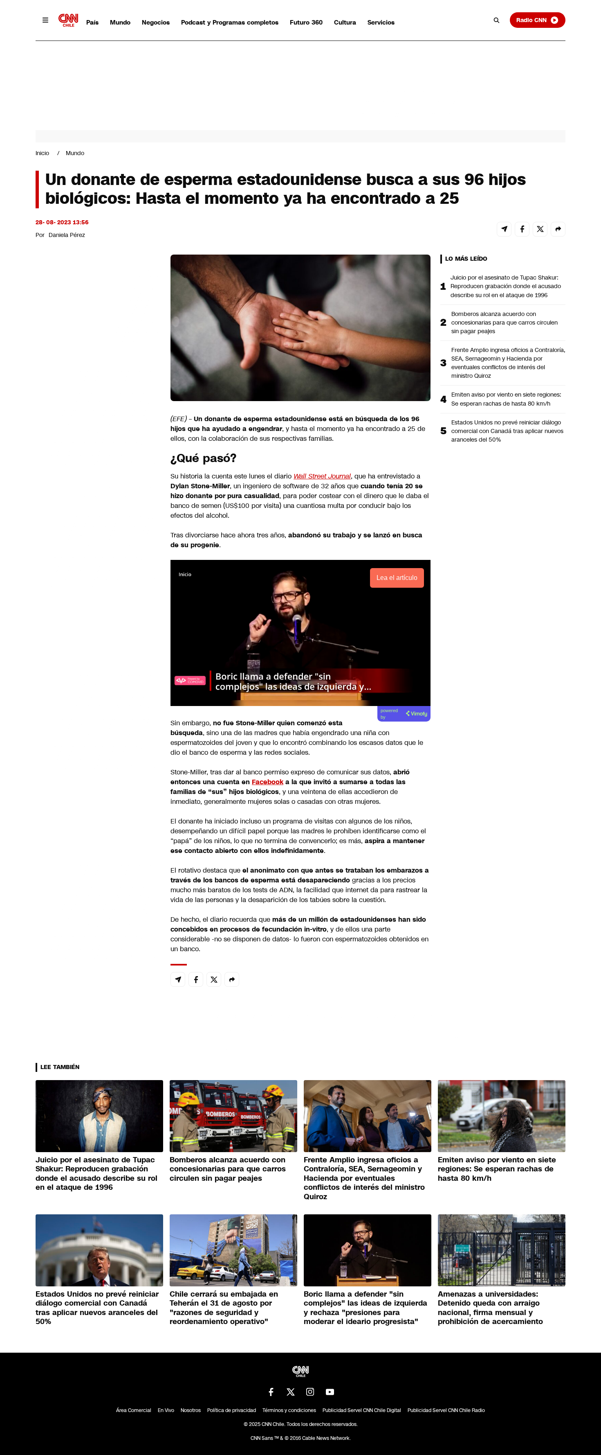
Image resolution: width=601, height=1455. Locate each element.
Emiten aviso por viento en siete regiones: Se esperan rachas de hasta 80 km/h (506, 398)
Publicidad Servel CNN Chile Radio (446, 1410)
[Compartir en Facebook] (522, 229)
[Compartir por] (558, 229)
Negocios (156, 22)
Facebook (267, 782)
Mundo (120, 22)
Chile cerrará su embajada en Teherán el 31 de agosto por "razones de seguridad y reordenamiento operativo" (224, 1308)
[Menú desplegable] (45, 20)
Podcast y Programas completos (229, 22)
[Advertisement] (97, 723)
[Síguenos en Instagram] (310, 1392)
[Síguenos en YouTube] (329, 1392)
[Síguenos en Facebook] (271, 1392)
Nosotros (191, 1410)
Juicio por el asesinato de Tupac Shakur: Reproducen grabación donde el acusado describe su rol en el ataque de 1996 (506, 286)
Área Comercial (133, 1410)
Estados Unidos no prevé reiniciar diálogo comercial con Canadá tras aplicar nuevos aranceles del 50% (507, 431)
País (92, 22)
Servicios (381, 22)
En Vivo (166, 1410)
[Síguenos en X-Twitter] (290, 1392)
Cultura (345, 22)
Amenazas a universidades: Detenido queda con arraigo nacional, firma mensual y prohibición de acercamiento (490, 1308)
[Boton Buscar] (497, 20)
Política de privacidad (231, 1410)
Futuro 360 (306, 22)
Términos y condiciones (289, 1410)
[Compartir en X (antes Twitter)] (540, 229)
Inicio (42, 153)
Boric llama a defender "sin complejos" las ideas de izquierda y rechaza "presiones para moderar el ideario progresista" (365, 1308)
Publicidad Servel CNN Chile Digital (362, 1410)
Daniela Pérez (67, 235)
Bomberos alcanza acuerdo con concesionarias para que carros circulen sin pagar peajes (504, 322)
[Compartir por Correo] (504, 229)
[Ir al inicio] (68, 20)
